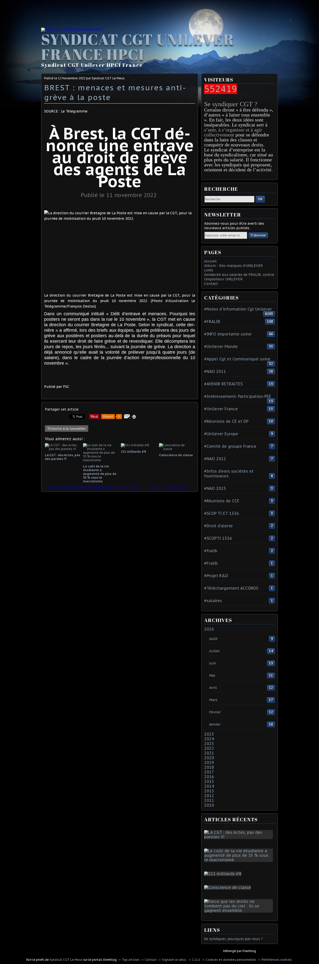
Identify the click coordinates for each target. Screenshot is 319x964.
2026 (209, 629)
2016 (209, 776)
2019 (209, 762)
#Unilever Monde (221, 346)
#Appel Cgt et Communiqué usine (237, 358)
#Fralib (211, 563)
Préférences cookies (276, 960)
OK (260, 199)
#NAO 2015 (215, 488)
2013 (209, 790)
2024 (209, 738)
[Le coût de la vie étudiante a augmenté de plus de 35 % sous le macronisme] (239, 859)
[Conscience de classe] (228, 887)
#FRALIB (212, 321)
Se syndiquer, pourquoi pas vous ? (233, 939)
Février (215, 712)
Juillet (214, 651)
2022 (209, 748)
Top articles (131, 960)
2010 (209, 805)
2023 (209, 743)
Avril (213, 687)
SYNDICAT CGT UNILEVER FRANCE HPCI (137, 46)
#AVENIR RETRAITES (223, 383)
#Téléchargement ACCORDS (231, 588)
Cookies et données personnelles (231, 960)
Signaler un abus (174, 960)
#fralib (210, 550)
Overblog (249, 951)
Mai (212, 675)
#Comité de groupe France (230, 446)
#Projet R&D (216, 575)
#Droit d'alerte (218, 525)
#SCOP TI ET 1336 (221, 513)
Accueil (210, 261)
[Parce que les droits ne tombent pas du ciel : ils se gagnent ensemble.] (239, 910)
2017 (209, 771)
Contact (211, 283)
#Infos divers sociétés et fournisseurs (228, 473)
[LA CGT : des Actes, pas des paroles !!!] (239, 837)
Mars (213, 700)
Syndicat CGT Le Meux (66, 960)
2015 (209, 781)
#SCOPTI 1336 (218, 538)
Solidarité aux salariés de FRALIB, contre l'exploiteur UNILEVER (239, 276)
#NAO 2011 (215, 371)
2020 (209, 757)
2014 (209, 786)
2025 (209, 734)
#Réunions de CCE (221, 500)
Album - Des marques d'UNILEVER (233, 265)
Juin (212, 663)
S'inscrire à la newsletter (66, 428)
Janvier (215, 724)
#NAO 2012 (215, 458)
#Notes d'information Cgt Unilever (238, 309)
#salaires (213, 600)
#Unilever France (221, 408)
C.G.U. (196, 960)
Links (208, 270)
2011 (209, 800)
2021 (209, 752)
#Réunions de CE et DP (226, 421)
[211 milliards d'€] (223, 873)
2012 (209, 795)
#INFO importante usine (227, 333)
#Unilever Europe (221, 433)
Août (213, 639)
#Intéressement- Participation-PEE (237, 396)
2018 (209, 767)
